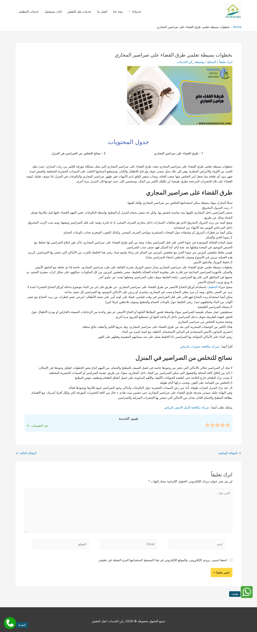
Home (237, 27)
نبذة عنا (118, 11)
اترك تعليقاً (225, 62)
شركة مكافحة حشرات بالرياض (199, 346)
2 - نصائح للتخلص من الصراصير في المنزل (78, 153)
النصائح (211, 62)
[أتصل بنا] (10, 623)
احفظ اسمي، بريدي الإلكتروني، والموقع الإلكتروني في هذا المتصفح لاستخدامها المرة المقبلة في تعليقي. (162, 560)
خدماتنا (136, 11)
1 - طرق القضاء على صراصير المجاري (178, 153)
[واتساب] (247, 592)
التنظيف (212, 287)
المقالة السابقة (230, 453)
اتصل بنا (102, 11)
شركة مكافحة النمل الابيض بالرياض (186, 407)
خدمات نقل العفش (79, 11)
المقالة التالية (26, 453)
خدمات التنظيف (29, 11)
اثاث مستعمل (53, 11)
